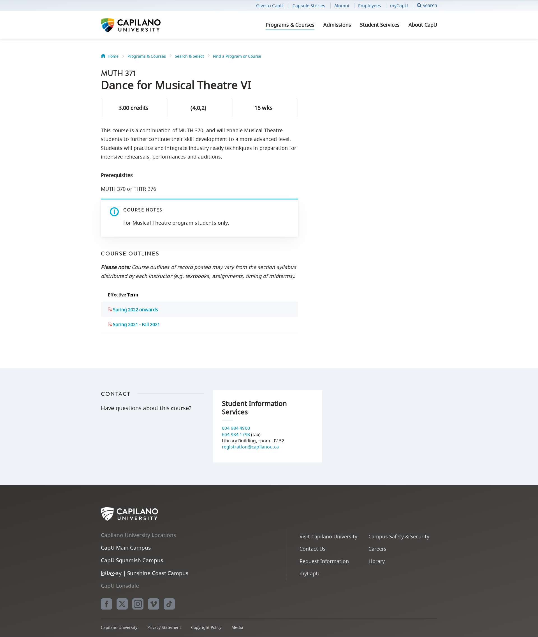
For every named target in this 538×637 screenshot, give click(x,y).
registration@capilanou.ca (250, 447)
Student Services (380, 24)
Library (376, 560)
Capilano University (146, 25)
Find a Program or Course (237, 56)
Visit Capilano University (328, 536)
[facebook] (106, 604)
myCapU (399, 6)
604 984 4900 (236, 428)
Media (237, 627)
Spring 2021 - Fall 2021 (136, 324)
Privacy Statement (164, 627)
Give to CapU (270, 6)
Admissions (337, 24)
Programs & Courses (290, 24)
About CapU (423, 24)
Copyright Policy (206, 627)
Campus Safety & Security (398, 536)
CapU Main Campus (126, 547)
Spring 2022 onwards (135, 309)
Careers (377, 548)
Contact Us (313, 548)
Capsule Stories (309, 6)
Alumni (341, 6)
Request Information (324, 560)
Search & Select (189, 56)
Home (113, 56)
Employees (369, 6)
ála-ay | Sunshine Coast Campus (144, 573)
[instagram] (137, 604)
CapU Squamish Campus (132, 560)
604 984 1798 (236, 434)
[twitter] (122, 604)
